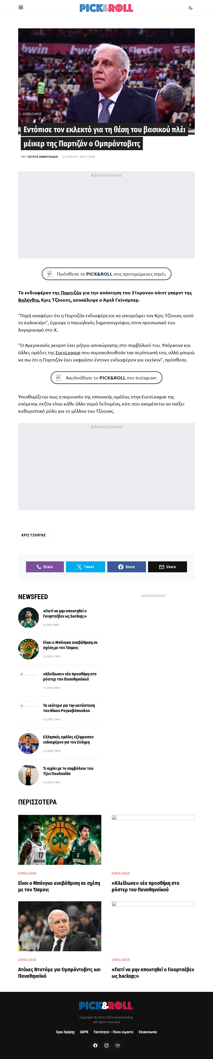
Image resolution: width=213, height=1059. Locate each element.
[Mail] (118, 1045)
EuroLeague (32, 114)
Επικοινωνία (148, 1032)
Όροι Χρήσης (65, 1032)
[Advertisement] (106, 214)
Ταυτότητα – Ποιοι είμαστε (114, 1032)
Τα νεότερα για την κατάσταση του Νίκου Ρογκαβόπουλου (69, 708)
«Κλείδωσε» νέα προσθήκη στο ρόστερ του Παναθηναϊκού (70, 676)
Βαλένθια (28, 300)
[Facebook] (95, 1045)
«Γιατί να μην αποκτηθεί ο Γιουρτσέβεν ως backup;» (65, 613)
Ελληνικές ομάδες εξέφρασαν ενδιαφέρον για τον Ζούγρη (68, 739)
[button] (21, 8)
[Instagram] (106, 1045)
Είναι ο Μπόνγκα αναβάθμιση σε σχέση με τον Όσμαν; (70, 645)
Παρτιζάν (71, 292)
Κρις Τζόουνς (34, 535)
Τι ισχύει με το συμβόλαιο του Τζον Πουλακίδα (68, 771)
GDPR (84, 1032)
